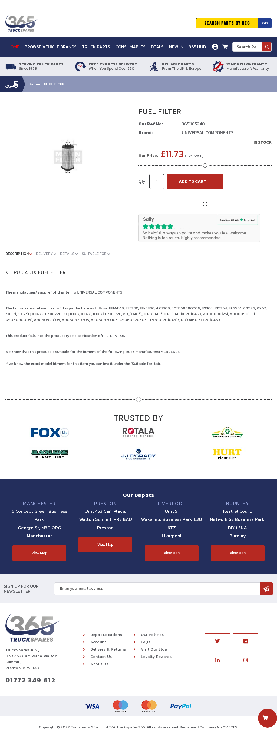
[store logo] (21, 23)
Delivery (45, 253)
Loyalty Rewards (156, 656)
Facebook (245, 641)
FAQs (145, 642)
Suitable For (94, 253)
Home (35, 84)
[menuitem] (15, 47)
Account (98, 642)
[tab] (20, 253)
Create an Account (195, 74)
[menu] (108, 47)
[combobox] (252, 47)
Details (67, 253)
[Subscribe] (266, 588)
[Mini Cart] (225, 47)
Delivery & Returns (108, 649)
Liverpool (172, 504)
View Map (39, 553)
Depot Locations (106, 635)
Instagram (245, 660)
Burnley (237, 504)
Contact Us (101, 656)
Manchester (39, 504)
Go (265, 23)
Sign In (184, 66)
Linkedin (217, 660)
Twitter (217, 641)
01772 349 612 (30, 680)
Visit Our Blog (154, 649)
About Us (99, 664)
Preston (105, 504)
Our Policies (152, 635)
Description (17, 253)
